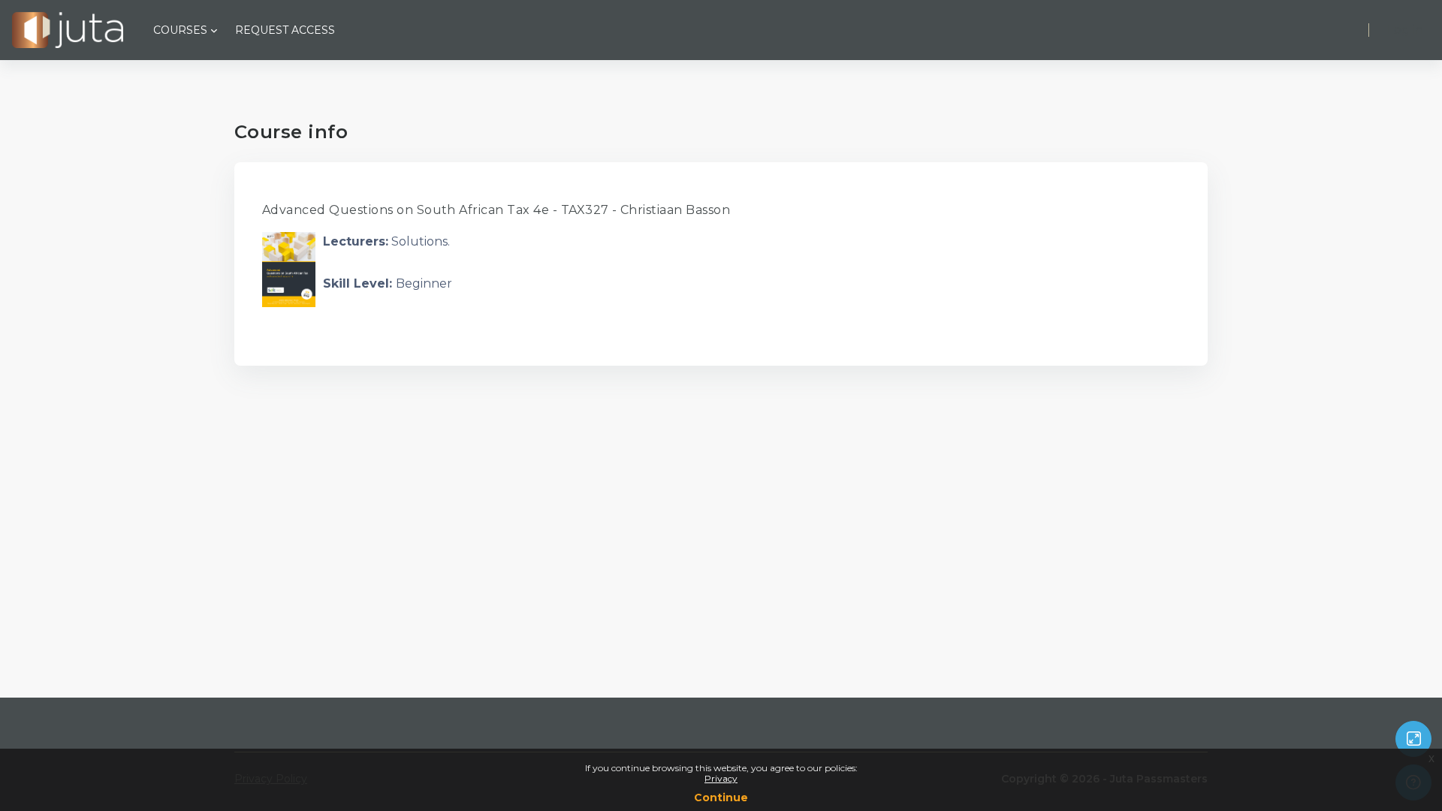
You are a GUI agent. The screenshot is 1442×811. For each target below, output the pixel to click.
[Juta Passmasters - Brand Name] (67, 30)
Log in (1405, 30)
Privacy (721, 778)
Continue (721, 797)
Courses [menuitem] (180, 30)
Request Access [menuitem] (285, 30)
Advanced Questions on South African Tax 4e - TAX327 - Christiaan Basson (496, 210)
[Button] (1413, 739)
